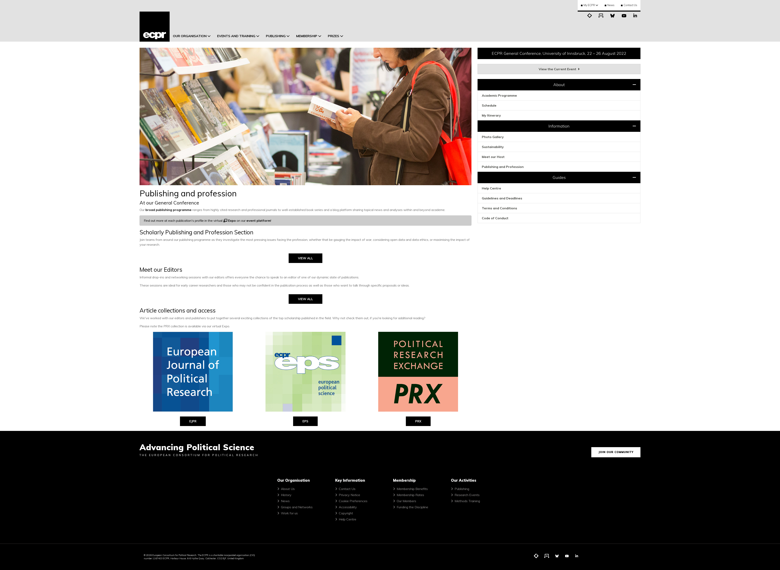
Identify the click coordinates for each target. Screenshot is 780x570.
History (286, 495)
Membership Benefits (412, 489)
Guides (559, 177)
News (610, 5)
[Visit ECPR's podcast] (601, 15)
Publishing (462, 489)
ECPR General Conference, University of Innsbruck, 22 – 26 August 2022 (559, 53)
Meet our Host (493, 157)
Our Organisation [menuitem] (190, 36)
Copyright (346, 513)
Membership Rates (410, 495)
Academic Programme (499, 95)
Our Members (406, 501)
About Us (288, 489)
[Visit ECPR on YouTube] (624, 15)
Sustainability (493, 147)
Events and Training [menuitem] (236, 36)
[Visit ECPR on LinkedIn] (635, 15)
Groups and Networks (297, 507)
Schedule (489, 105)
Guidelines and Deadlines (502, 198)
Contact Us (630, 5)
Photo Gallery (493, 137)
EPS (305, 421)
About (559, 84)
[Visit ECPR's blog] (589, 15)
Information (559, 126)
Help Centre (491, 188)
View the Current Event (558, 69)
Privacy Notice (349, 495)
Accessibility (348, 507)
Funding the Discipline (412, 507)
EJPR (192, 421)
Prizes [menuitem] (333, 36)
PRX (418, 421)
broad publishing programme (168, 210)
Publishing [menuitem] (276, 36)
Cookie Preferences (353, 501)
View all (305, 258)
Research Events (467, 495)
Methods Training (467, 501)
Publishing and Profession (503, 167)
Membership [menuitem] (306, 36)
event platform (258, 220)
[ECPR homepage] (155, 27)
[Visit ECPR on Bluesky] (612, 15)
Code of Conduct (495, 218)
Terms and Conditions (499, 208)
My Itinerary (491, 115)
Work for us (289, 513)
